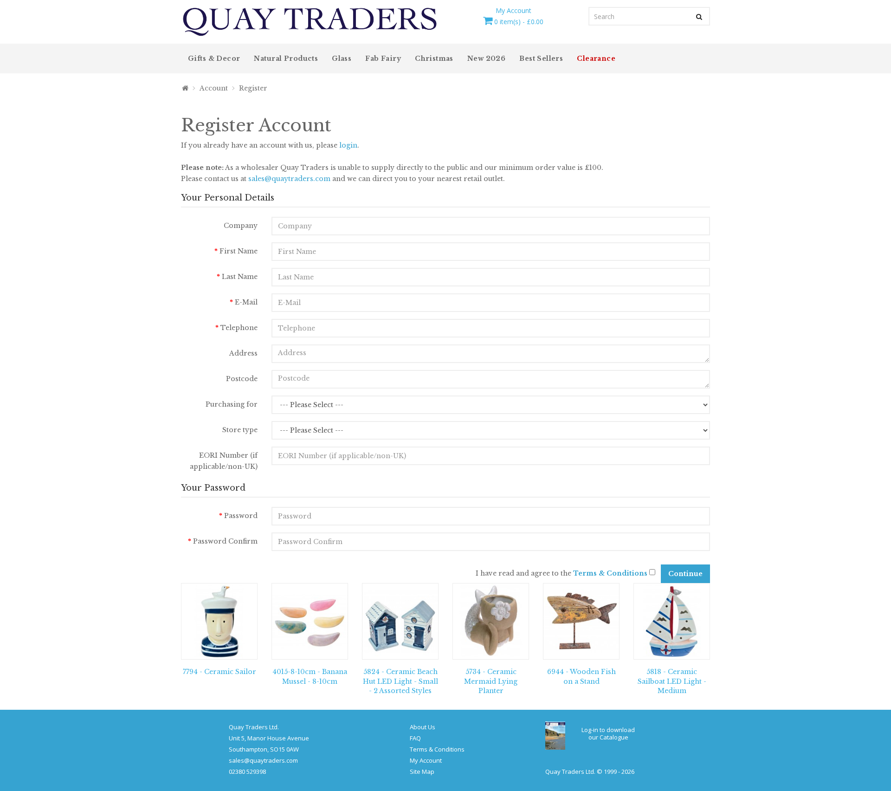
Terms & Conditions (437, 749)
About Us (422, 727)
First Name (239, 251)
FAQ (415, 738)
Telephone (239, 328)
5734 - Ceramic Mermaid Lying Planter (490, 681)
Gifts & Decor (214, 58)
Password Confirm (225, 541)
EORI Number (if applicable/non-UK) (224, 461)
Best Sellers (541, 58)
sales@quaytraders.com (289, 179)
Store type (240, 430)
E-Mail (246, 302)
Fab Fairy (383, 58)
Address (243, 353)
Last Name (240, 276)
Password (241, 516)
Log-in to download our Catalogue (608, 733)
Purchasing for (232, 404)
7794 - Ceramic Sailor (219, 672)
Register (253, 88)
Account (214, 88)
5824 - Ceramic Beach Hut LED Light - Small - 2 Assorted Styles (400, 681)
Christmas (434, 58)
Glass (341, 58)
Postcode (242, 379)
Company (241, 225)
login (348, 145)
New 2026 (486, 58)
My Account (426, 760)
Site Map (422, 771)
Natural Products (286, 58)
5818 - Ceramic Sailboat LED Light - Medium (672, 681)
